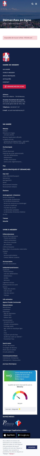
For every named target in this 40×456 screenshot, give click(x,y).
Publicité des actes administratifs (13, 153)
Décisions (7, 280)
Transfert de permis (10, 208)
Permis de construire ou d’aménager (15, 203)
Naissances (6, 178)
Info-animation (7, 299)
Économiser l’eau (9, 339)
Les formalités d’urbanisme (11, 199)
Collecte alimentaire (10, 240)
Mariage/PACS (7, 180)
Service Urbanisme (9, 197)
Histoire (5, 131)
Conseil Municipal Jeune (10, 236)
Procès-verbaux (8, 271)
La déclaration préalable (11, 210)
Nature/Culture (8, 305)
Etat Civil (5, 174)
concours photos (9, 135)
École (5, 253)
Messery (5, 129)
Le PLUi (5, 214)
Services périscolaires (10, 255)
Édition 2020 (7, 317)
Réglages (11, 453)
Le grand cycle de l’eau (11, 335)
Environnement (7, 320)
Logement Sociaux (8, 282)
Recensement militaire (10, 187)
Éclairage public (9, 326)
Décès (5, 182)
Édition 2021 (7, 315)
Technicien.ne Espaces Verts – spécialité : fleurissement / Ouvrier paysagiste (16, 142)
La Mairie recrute (8, 139)
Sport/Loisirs (7, 343)
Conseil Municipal (8, 151)
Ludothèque (6, 309)
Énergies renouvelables (11, 324)
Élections (6, 190)
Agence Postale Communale (12, 302)
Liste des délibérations (11, 155)
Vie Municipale (7, 147)
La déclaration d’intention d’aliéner (14, 212)
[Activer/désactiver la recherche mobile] (32, 4)
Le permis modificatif (10, 205)
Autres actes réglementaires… (13, 162)
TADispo (6, 295)
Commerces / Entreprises (11, 358)
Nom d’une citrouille (10, 242)
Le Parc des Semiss (9, 345)
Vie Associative (7, 261)
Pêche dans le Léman (9, 350)
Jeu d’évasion (8, 244)
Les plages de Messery (10, 348)
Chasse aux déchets (10, 238)
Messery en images (9, 133)
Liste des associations (9, 264)
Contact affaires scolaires (11, 257)
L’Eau (5, 333)
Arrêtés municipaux (10, 159)
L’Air (5, 330)
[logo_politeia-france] (12, 420)
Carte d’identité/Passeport (11, 176)
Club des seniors (9, 293)
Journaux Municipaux (9, 364)
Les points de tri (9, 322)
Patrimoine (6, 311)
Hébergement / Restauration (12, 360)
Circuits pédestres (8, 352)
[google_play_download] (23, 434)
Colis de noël (8, 291)
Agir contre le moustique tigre (13, 328)
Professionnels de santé (10, 285)
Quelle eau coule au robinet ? (13, 337)
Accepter (31, 447)
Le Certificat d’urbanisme (11, 201)
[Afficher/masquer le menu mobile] (36, 4)
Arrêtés (6, 278)
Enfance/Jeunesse (8, 234)
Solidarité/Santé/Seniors (10, 267)
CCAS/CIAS (6, 270)
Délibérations (8, 157)
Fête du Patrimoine (10, 313)
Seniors (5, 287)
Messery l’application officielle (12, 137)
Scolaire (5, 251)
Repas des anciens (9, 289)
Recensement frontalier (10, 184)
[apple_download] (9, 434)
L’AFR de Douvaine (8, 247)
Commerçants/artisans (10, 356)
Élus (4, 149)
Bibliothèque (7, 307)
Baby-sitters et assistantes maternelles (15, 249)
